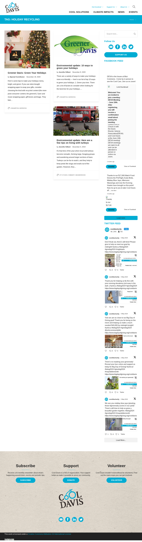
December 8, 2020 (79, 72)
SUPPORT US (121, 55)
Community (71, 175)
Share (111, 167)
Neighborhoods (80, 175)
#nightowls (120, 249)
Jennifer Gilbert (65, 72)
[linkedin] (124, 47)
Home (132, 19)
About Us (123, 7)
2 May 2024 (124, 358)
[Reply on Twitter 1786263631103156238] (106, 307)
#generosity (114, 406)
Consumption (14, 108)
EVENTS (133, 12)
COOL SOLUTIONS (79, 12)
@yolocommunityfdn (113, 330)
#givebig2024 (110, 249)
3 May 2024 (124, 238)
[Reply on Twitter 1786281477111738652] (106, 270)
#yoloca (115, 247)
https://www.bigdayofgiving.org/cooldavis (121, 252)
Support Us (111, 7)
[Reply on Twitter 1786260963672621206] (106, 351)
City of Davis (63, 175)
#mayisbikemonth (112, 372)
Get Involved (96, 7)
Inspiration (23, 108)
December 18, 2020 (33, 77)
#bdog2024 (123, 247)
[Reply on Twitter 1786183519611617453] (106, 392)
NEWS (121, 12)
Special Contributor (17, 77)
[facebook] (117, 47)
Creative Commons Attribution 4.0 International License (49, 534)
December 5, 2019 (79, 147)
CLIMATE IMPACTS (103, 12)
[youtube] (111, 47)
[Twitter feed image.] (121, 260)
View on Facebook (130, 166)
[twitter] (131, 47)
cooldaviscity (114, 238)
